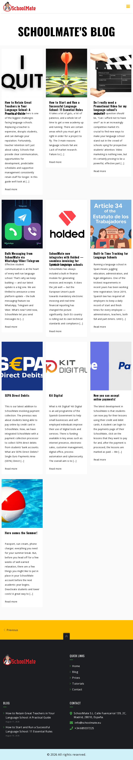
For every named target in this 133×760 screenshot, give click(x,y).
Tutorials (78, 683)
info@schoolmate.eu (88, 722)
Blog (75, 672)
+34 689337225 (84, 728)
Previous (12, 630)
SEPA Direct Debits (17, 395)
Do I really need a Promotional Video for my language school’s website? (110, 108)
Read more (11, 189)
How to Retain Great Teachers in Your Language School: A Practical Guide (18, 108)
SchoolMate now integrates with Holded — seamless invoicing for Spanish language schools (66, 259)
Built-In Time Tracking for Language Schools (111, 255)
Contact (77, 689)
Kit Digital (56, 395)
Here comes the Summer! (21, 533)
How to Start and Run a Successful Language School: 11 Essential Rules (66, 106)
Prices (76, 678)
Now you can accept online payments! (106, 397)
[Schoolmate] (19, 6)
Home (76, 666)
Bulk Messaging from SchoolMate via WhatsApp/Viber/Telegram (22, 257)
